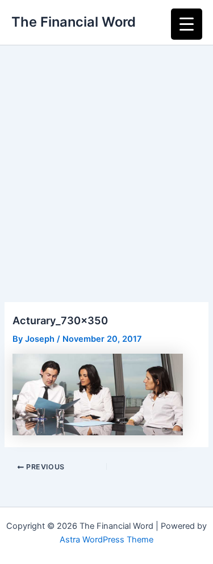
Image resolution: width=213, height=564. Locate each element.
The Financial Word (73, 22)
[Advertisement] (106, 157)
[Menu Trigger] (186, 24)
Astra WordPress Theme (106, 540)
